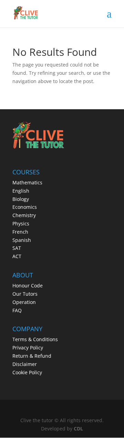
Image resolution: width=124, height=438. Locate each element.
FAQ (17, 310)
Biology (20, 199)
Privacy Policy (27, 347)
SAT (16, 248)
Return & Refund (31, 356)
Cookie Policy (27, 372)
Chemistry (24, 215)
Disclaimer (24, 364)
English (20, 190)
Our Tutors (25, 294)
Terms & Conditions (35, 339)
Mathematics (27, 182)
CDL (78, 428)
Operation (24, 302)
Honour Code (27, 285)
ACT (16, 256)
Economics (24, 207)
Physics (20, 223)
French (20, 231)
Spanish (21, 240)
